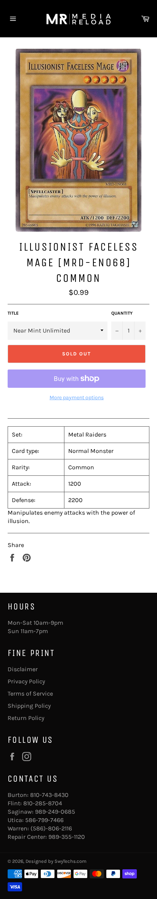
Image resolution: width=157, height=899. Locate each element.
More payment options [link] (77, 397)
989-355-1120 (66, 836)
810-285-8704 (42, 803)
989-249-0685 (55, 811)
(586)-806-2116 (51, 828)
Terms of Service (30, 693)
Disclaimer (23, 669)
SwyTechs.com (70, 861)
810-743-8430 (49, 794)
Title (13, 313)
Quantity (122, 313)
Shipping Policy (29, 705)
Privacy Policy (26, 681)
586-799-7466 (44, 820)
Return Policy (26, 717)
